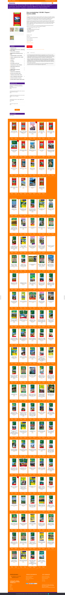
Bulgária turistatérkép (34, 49)
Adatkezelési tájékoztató (45, 578)
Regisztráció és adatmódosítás (29, 576)
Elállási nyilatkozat (12, 115)
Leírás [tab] (28, 52)
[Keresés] (55, 8)
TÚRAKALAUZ (17, 58)
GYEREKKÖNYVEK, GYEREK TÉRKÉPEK (17, 64)
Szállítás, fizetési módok (29, 577)
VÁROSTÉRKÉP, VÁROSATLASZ (15, 66)
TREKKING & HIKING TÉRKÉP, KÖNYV (16, 74)
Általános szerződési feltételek (45, 576)
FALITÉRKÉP (17, 61)
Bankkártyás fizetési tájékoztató (29, 578)
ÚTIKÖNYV (17, 60)
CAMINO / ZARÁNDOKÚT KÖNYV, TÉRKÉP (16, 57)
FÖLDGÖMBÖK (17, 68)
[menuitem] (10, 0)
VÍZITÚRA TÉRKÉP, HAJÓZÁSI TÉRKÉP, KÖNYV (17, 79)
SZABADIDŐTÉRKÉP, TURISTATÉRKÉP (17, 55)
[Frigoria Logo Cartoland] (12, 3)
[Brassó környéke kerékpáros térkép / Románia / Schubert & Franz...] (64, 297)
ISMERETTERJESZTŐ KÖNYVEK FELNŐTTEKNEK (17, 70)
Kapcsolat (11, 584)
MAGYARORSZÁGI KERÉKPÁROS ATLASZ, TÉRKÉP (17, 54)
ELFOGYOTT (39, 156)
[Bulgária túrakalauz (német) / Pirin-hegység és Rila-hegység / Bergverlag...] (0, 297)
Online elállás (11, 589)
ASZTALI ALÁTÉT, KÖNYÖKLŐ (15, 51)
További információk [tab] (32, 52)
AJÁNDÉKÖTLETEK (17, 48)
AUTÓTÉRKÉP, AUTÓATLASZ (17, 63)
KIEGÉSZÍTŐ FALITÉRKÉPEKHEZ (15, 71)
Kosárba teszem (12, 138)
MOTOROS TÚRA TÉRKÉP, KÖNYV (15, 73)
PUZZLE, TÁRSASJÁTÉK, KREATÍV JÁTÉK (17, 76)
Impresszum (43, 579)
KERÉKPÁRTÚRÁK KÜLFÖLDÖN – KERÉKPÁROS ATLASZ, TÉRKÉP (17, 50)
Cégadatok (11, 585)
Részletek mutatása (16, 138)
